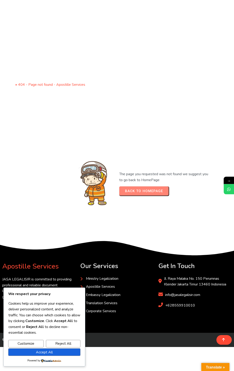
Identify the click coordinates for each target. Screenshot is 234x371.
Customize (26, 343)
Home (9, 84)
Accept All (44, 352)
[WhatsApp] (229, 189)
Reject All (63, 343)
